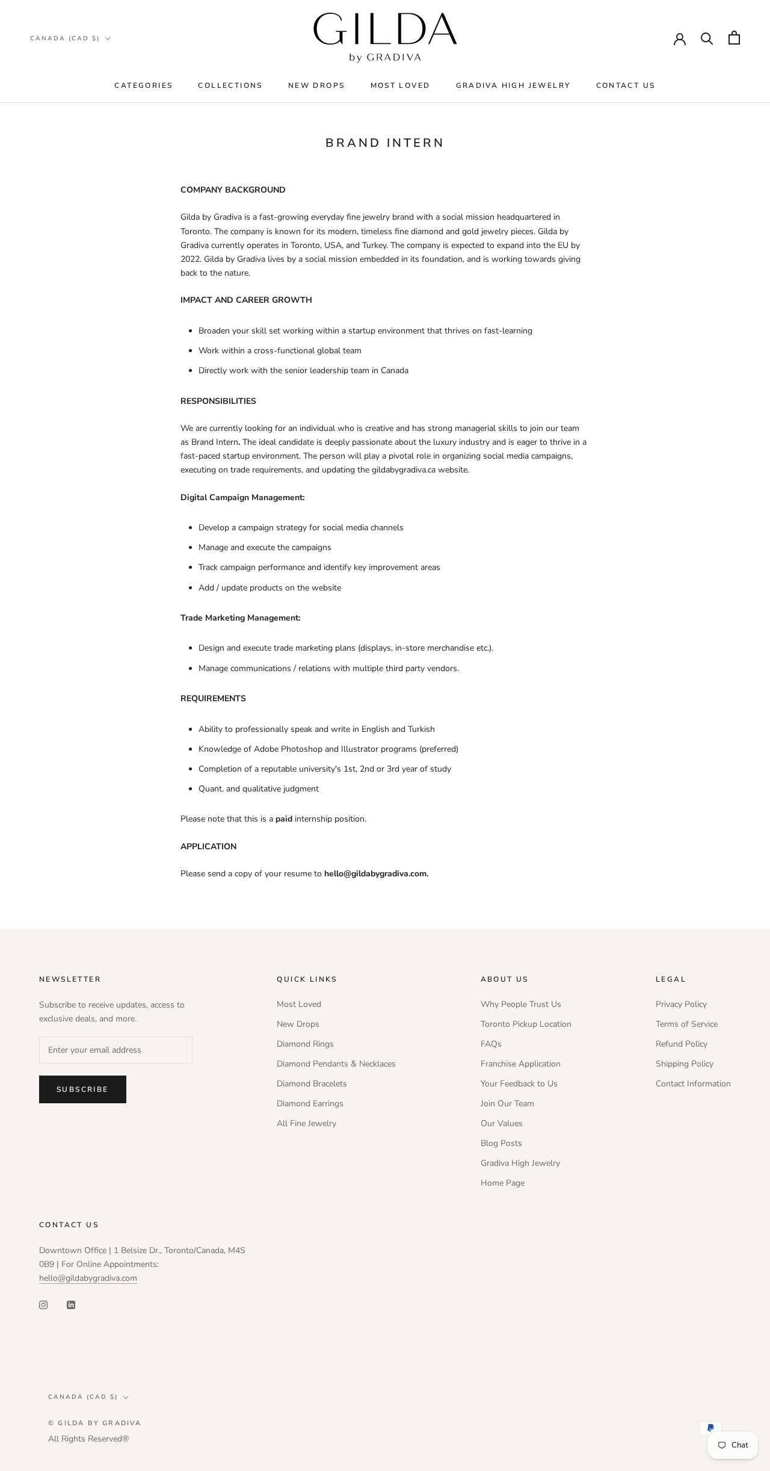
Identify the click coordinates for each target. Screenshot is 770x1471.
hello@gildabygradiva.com (88, 1278)
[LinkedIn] (71, 1304)
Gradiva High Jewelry (520, 1163)
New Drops (298, 1024)
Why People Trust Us (521, 1004)
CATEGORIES (143, 85)
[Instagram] (43, 1304)
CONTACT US (626, 85)
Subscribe (83, 1089)
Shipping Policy (684, 1064)
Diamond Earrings (310, 1103)
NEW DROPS (316, 85)
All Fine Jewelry (306, 1123)
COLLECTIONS (230, 85)
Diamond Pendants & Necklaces (336, 1064)
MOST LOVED (401, 85)
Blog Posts (501, 1143)
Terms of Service (687, 1024)
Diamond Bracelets (312, 1083)
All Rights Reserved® (88, 1439)
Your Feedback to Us (519, 1083)
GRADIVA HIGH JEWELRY (513, 85)
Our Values (502, 1123)
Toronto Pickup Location (526, 1024)
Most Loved (299, 1004)
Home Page (503, 1183)
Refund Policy (681, 1044)
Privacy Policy (681, 1004)
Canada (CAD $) (65, 38)
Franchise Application (521, 1064)
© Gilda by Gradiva (95, 1423)
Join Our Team (507, 1103)
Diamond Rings (305, 1044)
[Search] (707, 37)
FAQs (491, 1044)
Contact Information (693, 1083)
